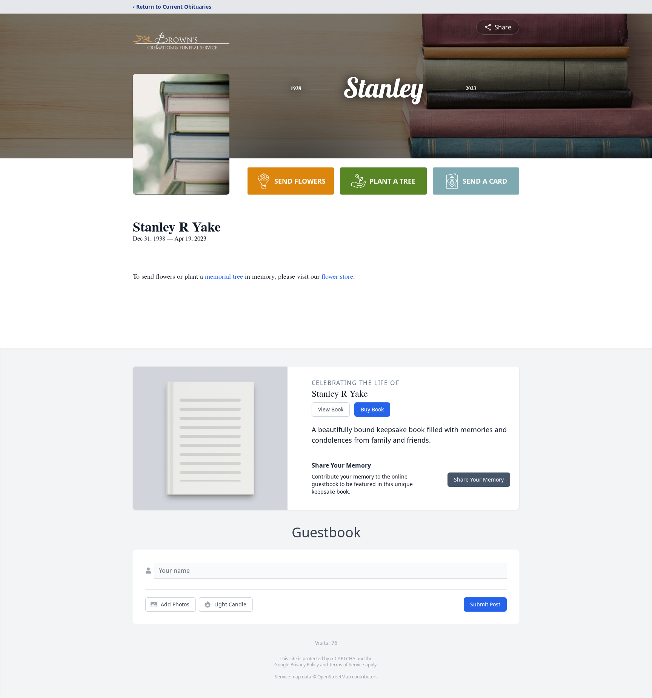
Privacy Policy (305, 664)
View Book (330, 409)
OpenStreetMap (334, 676)
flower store (337, 276)
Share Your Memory (479, 479)
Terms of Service (346, 664)
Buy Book (372, 409)
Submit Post (485, 604)
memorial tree (224, 276)
